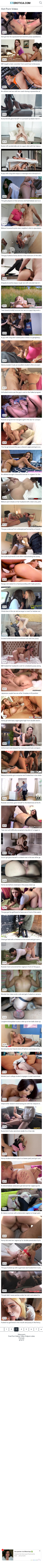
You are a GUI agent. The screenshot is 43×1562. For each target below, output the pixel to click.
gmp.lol (21, 1340)
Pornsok (21, 1338)
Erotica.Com (20, 3)
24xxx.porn (21, 1334)
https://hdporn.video (28, 1336)
